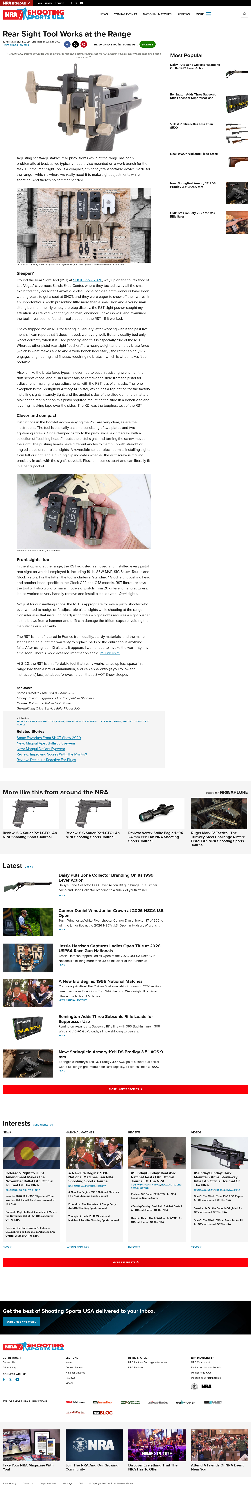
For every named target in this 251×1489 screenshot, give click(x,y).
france (21, 724)
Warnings (67, 1483)
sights (117, 721)
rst (147, 721)
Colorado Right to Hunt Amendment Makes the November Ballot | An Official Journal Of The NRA (29, 1179)
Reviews (184, 14)
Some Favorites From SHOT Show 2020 (46, 693)
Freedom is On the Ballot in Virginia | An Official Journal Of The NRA (218, 1210)
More (28, 867)
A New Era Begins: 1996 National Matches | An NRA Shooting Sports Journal (91, 1177)
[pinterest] (84, 42)
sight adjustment (133, 721)
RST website (110, 653)
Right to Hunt (31, 1190)
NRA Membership (201, 1362)
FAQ (81, 1483)
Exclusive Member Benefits (206, 1367)
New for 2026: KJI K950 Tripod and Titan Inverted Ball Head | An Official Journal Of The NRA (30, 1200)
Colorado (12, 1190)
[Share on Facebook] (67, 42)
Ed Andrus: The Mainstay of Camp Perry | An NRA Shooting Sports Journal (92, 1206)
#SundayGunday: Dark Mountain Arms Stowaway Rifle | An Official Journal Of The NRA (217, 1179)
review (60, 721)
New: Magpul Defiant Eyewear (41, 748)
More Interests (42, 1124)
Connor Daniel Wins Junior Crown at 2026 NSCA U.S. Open (111, 912)
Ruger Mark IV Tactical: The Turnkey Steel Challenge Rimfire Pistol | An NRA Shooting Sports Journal (218, 839)
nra (70, 1185)
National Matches (157, 14)
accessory (106, 721)
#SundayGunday (203, 1190)
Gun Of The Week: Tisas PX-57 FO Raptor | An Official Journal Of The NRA (219, 1198)
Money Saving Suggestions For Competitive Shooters (55, 698)
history (101, 1185)
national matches (84, 1185)
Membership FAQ (201, 1372)
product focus (26, 721)
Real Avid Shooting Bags (145, 1184)
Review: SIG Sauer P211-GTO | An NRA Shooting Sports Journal (30, 834)
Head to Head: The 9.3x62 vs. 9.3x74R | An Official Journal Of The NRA (156, 1220)
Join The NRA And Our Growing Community (92, 1467)
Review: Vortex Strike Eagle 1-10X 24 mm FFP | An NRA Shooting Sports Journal (155, 836)
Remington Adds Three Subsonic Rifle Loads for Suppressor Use (106, 1018)
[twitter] (75, 42)
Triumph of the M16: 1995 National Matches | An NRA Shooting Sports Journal (93, 1218)
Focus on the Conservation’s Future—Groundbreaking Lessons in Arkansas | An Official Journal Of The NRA (30, 1232)
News (104, 14)
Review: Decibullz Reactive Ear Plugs (46, 759)
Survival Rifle (231, 1190)
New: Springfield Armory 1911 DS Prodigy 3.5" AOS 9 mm (111, 1054)
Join (39, 3)
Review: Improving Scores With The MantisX (52, 754)
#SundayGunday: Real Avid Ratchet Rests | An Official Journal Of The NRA (153, 1177)
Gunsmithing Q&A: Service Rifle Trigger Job (48, 708)
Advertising (9, 1367)
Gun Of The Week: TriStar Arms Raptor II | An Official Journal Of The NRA (218, 1222)
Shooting (143, 1188)
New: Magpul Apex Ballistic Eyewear (46, 743)
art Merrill (92, 721)
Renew (48, 3)
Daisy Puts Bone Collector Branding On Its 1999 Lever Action (106, 877)
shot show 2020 (74, 721)
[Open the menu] (208, 14)
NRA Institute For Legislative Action (148, 1362)
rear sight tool (45, 721)
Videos (196, 1132)
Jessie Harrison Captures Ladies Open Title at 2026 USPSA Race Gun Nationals (110, 948)
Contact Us (9, 1362)
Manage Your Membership (206, 1378)
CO (20, 1190)
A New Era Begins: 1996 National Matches (100, 981)
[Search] (244, 14)
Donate (59, 3)
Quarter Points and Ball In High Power (44, 703)
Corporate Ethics (48, 1483)
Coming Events (125, 14)
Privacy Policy (9, 1483)
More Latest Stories (140, 1089)
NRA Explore (135, 1367)
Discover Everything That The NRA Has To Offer (153, 1467)
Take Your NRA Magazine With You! (28, 1467)
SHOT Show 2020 (19, 45)
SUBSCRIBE (21, 1322)
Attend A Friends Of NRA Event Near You (217, 1467)
